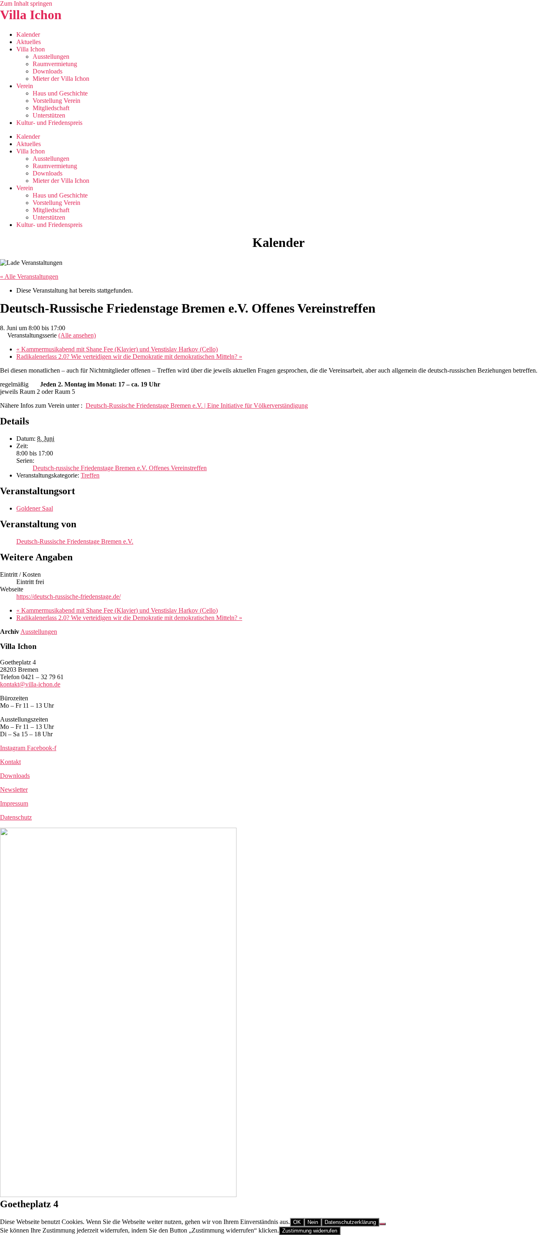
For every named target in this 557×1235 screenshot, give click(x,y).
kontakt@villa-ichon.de (30, 684)
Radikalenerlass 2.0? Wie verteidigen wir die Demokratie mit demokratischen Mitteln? (129, 356)
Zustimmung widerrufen (309, 1231)
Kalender (28, 34)
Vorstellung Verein (56, 100)
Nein (312, 1222)
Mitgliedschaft (51, 107)
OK (297, 1222)
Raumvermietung (55, 63)
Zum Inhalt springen (26, 3)
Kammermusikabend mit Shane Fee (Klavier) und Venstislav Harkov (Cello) (117, 349)
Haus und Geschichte (60, 93)
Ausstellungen (51, 56)
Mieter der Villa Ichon (61, 78)
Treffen (90, 475)
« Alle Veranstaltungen (29, 276)
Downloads (47, 71)
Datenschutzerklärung (350, 1222)
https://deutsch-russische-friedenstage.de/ (68, 596)
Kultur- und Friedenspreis (49, 122)
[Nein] (382, 1224)
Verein (24, 85)
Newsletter (14, 789)
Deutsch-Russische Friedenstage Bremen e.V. (74, 541)
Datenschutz (16, 817)
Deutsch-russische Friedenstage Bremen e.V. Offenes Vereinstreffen (120, 467)
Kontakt (10, 761)
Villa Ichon (31, 14)
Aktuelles (28, 41)
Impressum (14, 803)
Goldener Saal (34, 508)
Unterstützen (49, 115)
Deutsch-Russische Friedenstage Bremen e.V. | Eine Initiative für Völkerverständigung (197, 405)
